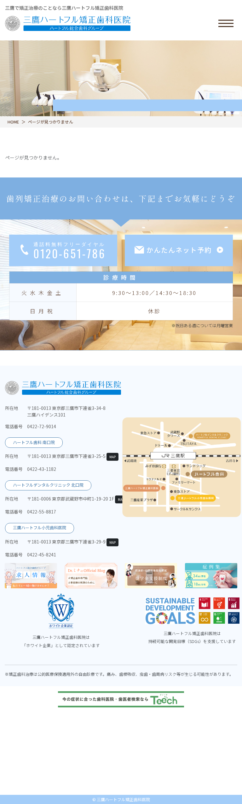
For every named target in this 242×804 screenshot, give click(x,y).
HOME (13, 122)
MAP (112, 456)
